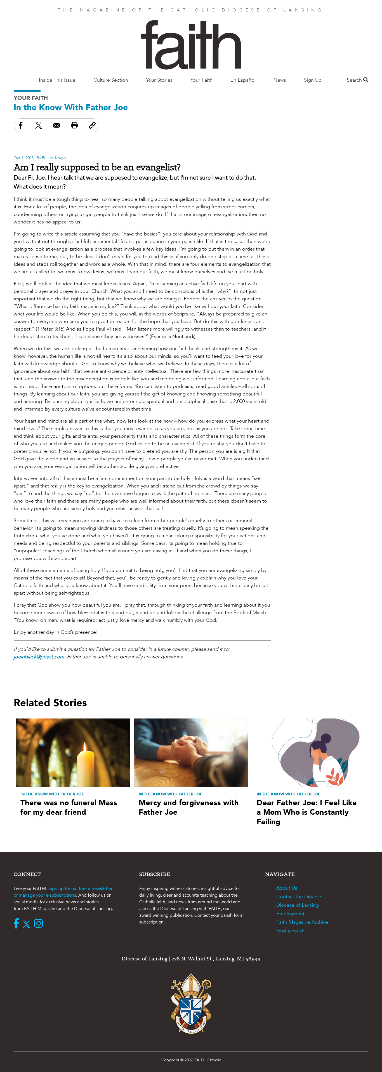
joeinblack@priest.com (39, 656)
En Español (243, 80)
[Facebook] (18, 924)
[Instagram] (40, 924)
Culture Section (110, 80)
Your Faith (201, 80)
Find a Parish (290, 930)
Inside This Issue (57, 80)
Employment (290, 913)
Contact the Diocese (299, 896)
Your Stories (159, 80)
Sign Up (313, 80)
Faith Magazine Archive (302, 922)
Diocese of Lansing (297, 905)
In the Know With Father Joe (71, 107)
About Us (286, 888)
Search (355, 80)
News (279, 80)
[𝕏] (28, 924)
